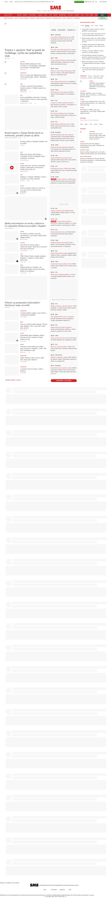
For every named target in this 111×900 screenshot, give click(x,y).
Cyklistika (83, 78)
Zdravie (97, 15)
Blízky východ (40, 18)
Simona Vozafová (23, 171)
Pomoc (69, 885)
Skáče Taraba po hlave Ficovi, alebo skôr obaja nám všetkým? (32, 359)
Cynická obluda (23, 316)
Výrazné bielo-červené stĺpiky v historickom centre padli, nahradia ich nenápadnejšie (92, 145)
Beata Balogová (23, 78)
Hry (39, 1)
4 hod (82, 25)
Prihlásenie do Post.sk (6, 895)
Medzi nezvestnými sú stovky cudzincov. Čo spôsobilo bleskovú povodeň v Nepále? (25, 224)
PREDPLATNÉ (79, 1)
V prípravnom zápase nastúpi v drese (61, 264)
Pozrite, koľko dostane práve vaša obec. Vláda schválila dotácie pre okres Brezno (93, 153)
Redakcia (45, 885)
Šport (55, 15)
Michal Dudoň (23, 69)
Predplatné (57, 885)
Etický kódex (63, 885)
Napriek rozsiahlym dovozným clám (61, 158)
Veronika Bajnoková (24, 160)
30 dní (101, 25)
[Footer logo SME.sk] (34, 885)
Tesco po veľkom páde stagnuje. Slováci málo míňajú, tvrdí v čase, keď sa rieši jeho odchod (33, 326)
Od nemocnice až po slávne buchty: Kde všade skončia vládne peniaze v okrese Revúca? (97, 136)
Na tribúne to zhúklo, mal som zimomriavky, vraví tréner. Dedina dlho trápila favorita (33, 235)
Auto (82, 15)
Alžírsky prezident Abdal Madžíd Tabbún (62, 210)
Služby (11, 1)
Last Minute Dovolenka (28, 1)
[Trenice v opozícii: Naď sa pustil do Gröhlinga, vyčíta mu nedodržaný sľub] (26, 35)
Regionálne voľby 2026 (45, 1)
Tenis (102, 76)
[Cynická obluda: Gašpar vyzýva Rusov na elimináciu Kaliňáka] (12, 315)
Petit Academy (53, 895)
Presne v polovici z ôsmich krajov (66, 179)
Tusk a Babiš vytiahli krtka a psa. (60, 81)
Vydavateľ (51, 885)
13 (13, 307)
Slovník (36, 1)
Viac (53, 1)
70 (30, 329)
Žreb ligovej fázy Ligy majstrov (59, 92)
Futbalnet (96, 76)
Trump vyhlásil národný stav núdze (60, 60)
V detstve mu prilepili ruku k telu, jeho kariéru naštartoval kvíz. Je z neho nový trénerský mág (92, 103)
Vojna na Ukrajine (24, 18)
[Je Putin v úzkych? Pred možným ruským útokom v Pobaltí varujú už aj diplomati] (12, 88)
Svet (50, 15)
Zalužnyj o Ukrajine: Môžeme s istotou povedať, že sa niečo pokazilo (33, 178)
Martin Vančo (23, 352)
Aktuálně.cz (22, 180)
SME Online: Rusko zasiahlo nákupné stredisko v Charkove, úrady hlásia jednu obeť (33, 258)
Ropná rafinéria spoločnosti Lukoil (60, 124)
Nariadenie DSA (68, 895)
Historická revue (57, 18)
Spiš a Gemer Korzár (85, 156)
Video (64, 18)
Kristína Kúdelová (24, 250)
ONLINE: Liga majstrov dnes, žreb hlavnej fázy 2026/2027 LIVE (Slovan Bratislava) (97, 85)
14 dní (96, 25)
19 (35, 103)
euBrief (76, 15)
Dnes (81, 124)
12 (30, 250)
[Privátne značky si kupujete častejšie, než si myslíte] (12, 145)
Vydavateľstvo (30, 895)
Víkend (101, 124)
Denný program (98, 78)
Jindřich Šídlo (23, 372)
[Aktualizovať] (63, 25)
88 (29, 261)
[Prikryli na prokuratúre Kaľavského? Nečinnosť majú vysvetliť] (26, 288)
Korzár (82, 141)
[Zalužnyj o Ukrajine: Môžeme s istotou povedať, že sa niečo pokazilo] (12, 179)
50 (32, 180)
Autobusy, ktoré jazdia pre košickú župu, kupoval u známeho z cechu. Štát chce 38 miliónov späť (33, 348)
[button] (101, 15)
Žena (91, 15)
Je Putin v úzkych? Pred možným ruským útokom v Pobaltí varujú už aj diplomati (33, 88)
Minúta (19, 15)
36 (30, 91)
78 (13, 58)
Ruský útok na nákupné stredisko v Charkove (63, 274)
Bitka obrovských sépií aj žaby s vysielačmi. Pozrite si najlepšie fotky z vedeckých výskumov (32, 156)
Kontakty (40, 885)
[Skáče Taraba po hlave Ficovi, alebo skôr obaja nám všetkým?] (12, 359)
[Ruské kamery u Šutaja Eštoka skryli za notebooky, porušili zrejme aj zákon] (26, 118)
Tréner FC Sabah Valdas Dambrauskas (61, 71)
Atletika (89, 78)
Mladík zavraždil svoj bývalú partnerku (61, 306)
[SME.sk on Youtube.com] (58, 893)
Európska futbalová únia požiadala (60, 242)
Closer (16, 18)
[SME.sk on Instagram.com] (56, 893)
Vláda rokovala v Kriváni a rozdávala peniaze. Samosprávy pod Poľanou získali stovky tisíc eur (32, 167)
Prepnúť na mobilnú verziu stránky (9, 883)
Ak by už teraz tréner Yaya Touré (60, 338)
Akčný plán (76, 895)
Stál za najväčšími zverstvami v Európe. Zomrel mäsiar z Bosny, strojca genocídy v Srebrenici (33, 99)
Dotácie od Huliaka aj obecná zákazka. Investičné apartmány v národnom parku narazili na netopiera (93, 160)
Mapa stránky (75, 885)
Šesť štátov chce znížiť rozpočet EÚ (61, 49)
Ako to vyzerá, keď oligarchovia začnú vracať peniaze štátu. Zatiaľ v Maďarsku (33, 76)
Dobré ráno (70, 18)
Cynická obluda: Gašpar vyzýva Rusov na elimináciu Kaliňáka (33, 314)
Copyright (48, 896)
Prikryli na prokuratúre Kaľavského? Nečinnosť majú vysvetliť (22, 304)
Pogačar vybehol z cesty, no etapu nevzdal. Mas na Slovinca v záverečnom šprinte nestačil (93, 94)
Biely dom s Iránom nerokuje (59, 346)
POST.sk (102, 18)
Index (45, 15)
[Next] (74, 30)
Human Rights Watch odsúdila (59, 253)
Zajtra (86, 124)
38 (30, 78)
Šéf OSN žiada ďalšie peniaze (59, 113)
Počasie (54, 30)
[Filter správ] (75, 24)
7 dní (92, 25)
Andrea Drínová (23, 91)
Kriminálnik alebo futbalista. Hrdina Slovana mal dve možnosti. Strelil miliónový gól (32, 337)
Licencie (82, 895)
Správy (6, 1)
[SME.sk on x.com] (53, 893)
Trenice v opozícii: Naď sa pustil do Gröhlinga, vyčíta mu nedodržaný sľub (25, 52)
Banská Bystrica (84, 149)
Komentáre (62, 15)
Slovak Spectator (21, 895)
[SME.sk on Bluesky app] (60, 893)
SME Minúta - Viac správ (63, 380)
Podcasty (32, 18)
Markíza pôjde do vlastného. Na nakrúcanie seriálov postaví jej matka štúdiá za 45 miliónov (32, 269)
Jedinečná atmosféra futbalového (60, 147)
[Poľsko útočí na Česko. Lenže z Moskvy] (12, 371)
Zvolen (22, 163)
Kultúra (70, 15)
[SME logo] (55, 6)
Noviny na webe (18, 1)
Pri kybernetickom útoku (57, 232)
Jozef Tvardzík (23, 273)
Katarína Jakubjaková (9, 228)
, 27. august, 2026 (43, 10)
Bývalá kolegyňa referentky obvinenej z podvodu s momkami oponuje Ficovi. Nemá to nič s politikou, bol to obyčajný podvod (94, 57)
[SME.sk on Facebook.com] (51, 893)
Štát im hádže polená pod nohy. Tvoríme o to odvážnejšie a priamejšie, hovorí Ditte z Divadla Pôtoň (33, 66)
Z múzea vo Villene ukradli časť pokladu (62, 102)
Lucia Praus (7, 58)
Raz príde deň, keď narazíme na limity (61, 368)
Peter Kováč (7, 307)
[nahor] (80, 885)
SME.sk (6, 15)
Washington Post (23, 103)
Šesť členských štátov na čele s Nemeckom (62, 316)
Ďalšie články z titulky (13, 380)
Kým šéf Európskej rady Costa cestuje (61, 134)
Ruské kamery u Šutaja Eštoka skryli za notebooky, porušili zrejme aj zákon (24, 134)
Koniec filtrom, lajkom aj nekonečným (61, 222)
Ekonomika (48, 18)
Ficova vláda (61, 30)
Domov (25, 15)
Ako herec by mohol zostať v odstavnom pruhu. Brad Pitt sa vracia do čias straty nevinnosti (33, 247)
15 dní (95, 124)
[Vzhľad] (96, 2)
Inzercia (36, 895)
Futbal (22, 185)
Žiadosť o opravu (89, 895)
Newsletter (77, 18)
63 (24, 137)
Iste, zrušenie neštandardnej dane (60, 37)
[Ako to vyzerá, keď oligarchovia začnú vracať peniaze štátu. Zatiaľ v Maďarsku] (12, 77)
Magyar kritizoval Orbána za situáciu (61, 327)
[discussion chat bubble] (28, 69)
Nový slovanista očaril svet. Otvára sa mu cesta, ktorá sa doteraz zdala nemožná (32, 190)
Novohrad (92, 131)
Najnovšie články (8, 18)
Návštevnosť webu (43, 895)
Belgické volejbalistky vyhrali (59, 357)
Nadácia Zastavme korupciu (11, 137)
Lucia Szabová (23, 361)
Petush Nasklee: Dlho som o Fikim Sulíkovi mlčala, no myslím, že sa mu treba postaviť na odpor (94, 39)
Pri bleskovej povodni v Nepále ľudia (61, 168)
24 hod (87, 25)
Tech (87, 15)
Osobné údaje (60, 895)
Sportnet (14, 895)
